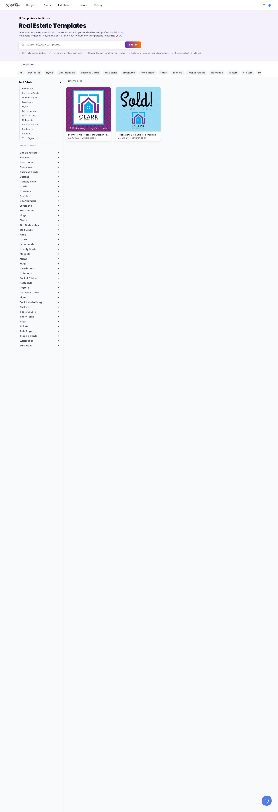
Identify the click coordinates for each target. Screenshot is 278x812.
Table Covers (28, 311)
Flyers (49, 72)
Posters (233, 72)
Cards (23, 186)
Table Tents (27, 316)
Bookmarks (26, 162)
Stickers (247, 72)
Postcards (34, 72)
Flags (163, 72)
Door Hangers (67, 72)
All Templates (27, 18)
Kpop (23, 234)
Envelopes (27, 102)
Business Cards (90, 72)
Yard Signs (111, 72)
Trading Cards (28, 336)
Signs (23, 297)
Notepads (217, 72)
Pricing (98, 5)
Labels (24, 239)
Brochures (129, 72)
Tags (23, 321)
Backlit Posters (28, 152)
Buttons (24, 176)
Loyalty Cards (28, 249)
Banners (177, 72)
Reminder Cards (29, 292)
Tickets (24, 326)
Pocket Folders (196, 72)
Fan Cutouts (27, 210)
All (21, 72)
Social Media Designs (32, 302)
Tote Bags (26, 331)
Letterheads (29, 111)
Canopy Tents (28, 181)
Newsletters (148, 72)
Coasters (25, 191)
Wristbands (26, 340)
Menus (24, 258)
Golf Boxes (26, 229)
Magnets (25, 254)
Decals (24, 196)
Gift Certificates (29, 225)
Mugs (23, 263)
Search (133, 44)
